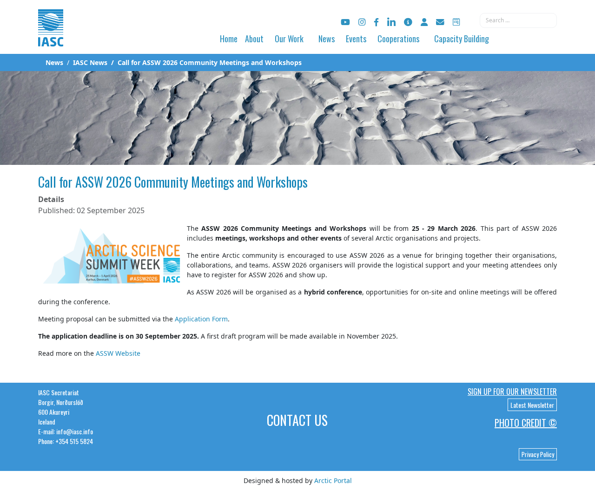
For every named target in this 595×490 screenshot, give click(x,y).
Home (229, 39)
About (254, 39)
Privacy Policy (538, 454)
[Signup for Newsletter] (408, 22)
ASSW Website (118, 353)
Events (356, 39)
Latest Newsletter (532, 405)
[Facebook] (376, 22)
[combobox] (518, 20)
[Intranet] (424, 22)
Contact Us (297, 420)
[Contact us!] (440, 22)
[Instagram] (361, 22)
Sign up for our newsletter (512, 391)
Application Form (201, 318)
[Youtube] (345, 22)
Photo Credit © (526, 423)
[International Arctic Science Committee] (50, 37)
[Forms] (456, 22)
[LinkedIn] (391, 22)
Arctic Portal (333, 480)
